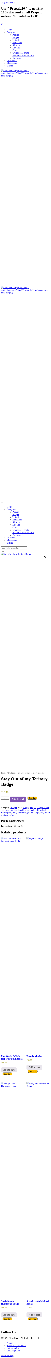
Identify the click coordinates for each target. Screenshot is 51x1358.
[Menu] (2, 502)
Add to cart (18, 799)
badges (33, 807)
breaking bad (11, 810)
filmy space (6, 812)
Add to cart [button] (8, 1070)
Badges (11, 773)
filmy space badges (20, 812)
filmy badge (42, 810)
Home (4, 773)
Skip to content (8, 2)
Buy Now (32, 798)
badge (25, 807)
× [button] (1, 25)
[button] (45, 557)
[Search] (3, 551)
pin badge (35, 812)
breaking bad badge (27, 810)
